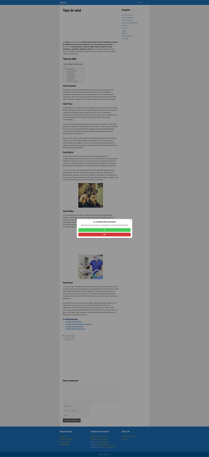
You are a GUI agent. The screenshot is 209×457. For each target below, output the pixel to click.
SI (104, 230)
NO (104, 234)
